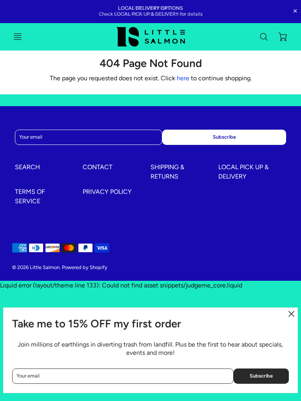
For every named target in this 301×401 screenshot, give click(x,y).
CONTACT (97, 167)
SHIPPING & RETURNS (167, 171)
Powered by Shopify (84, 267)
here (183, 78)
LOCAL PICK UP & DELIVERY (243, 171)
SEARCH (27, 167)
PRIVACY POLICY (107, 191)
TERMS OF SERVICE (30, 196)
